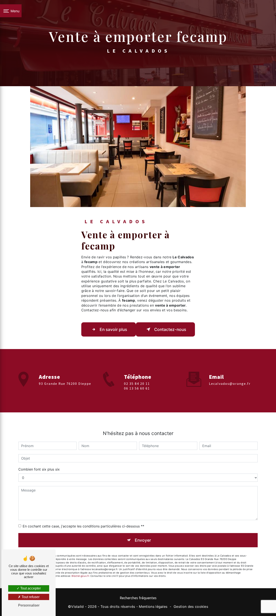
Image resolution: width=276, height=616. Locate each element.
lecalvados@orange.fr (230, 383)
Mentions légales (153, 606)
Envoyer (143, 540)
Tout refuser (30, 597)
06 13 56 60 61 (137, 388)
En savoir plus (113, 329)
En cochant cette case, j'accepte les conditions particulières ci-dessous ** (83, 526)
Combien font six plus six (39, 469)
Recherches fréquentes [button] (138, 598)
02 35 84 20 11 (137, 383)
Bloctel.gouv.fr (80, 575)
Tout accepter (30, 588)
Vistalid (77, 606)
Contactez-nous (170, 329)
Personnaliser (28, 605)
